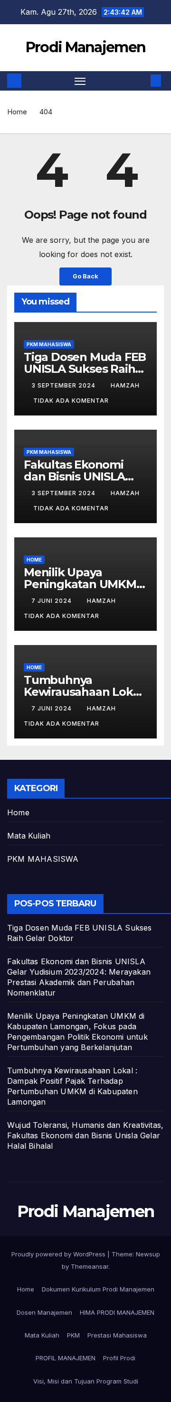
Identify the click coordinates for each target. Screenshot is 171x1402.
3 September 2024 (64, 385)
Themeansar (89, 1266)
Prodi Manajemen (86, 47)
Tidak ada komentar (71, 400)
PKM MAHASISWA (49, 344)
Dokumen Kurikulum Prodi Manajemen (98, 1289)
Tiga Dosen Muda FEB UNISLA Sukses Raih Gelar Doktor (85, 368)
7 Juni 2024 (52, 600)
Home (17, 111)
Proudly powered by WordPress (59, 1254)
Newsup (148, 1254)
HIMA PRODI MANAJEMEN (117, 1312)
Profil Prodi (119, 1358)
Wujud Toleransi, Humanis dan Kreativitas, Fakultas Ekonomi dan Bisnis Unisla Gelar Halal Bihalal (85, 1135)
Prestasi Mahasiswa (117, 1335)
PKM (73, 1335)
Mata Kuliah (28, 835)
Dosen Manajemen (44, 1312)
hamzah (125, 385)
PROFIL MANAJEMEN (65, 1358)
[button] (141, 80)
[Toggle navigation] (80, 81)
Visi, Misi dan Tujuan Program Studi (85, 1381)
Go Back (85, 276)
